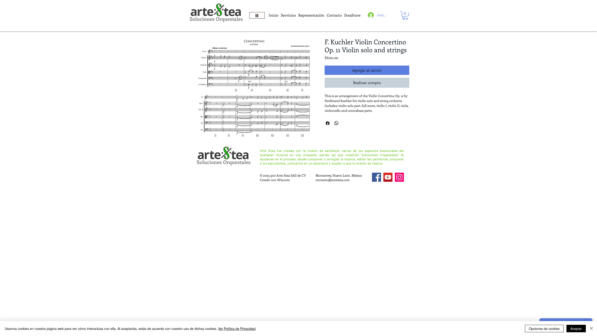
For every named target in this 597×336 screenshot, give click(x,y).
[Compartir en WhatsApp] (336, 123)
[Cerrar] (591, 328)
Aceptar (576, 328)
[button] (405, 15)
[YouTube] (387, 177)
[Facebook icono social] (376, 177)
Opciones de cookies (544, 328)
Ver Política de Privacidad (237, 328)
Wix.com (283, 180)
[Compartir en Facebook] (327, 123)
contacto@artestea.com (333, 180)
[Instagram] (399, 177)
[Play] (257, 15)
